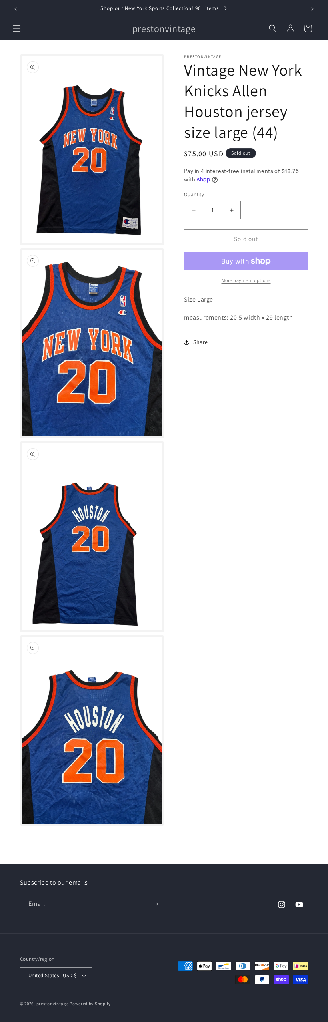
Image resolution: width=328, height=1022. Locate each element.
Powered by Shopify (90, 1003)
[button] (17, 28)
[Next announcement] (312, 9)
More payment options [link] (246, 280)
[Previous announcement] (15, 9)
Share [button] (200, 342)
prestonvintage (52, 1003)
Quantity (194, 194)
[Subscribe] (155, 904)
